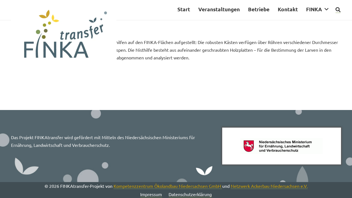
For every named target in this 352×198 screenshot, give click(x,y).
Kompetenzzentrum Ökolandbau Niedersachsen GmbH (168, 186)
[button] (326, 9)
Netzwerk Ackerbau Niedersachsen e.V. (269, 186)
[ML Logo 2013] (281, 146)
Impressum (151, 194)
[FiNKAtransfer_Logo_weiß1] (63, 35)
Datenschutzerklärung (190, 194)
